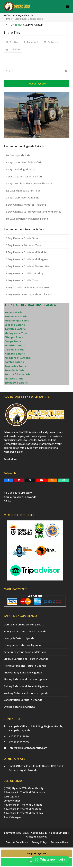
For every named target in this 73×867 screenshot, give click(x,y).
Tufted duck (16, 24)
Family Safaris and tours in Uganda (25, 631)
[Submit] (66, 71)
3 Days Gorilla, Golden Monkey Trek (27, 287)
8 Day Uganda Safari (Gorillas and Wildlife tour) (34, 211)
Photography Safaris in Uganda (23, 672)
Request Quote (36, 853)
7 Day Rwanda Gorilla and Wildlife (26, 252)
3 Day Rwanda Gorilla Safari (23, 238)
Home (7, 18)
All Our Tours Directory (18, 492)
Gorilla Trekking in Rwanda (20, 497)
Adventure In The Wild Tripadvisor (24, 792)
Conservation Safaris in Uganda (23, 699)
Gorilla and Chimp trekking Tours (24, 624)
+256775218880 (19, 736)
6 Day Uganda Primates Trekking (26, 204)
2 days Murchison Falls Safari (23, 197)
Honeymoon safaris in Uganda (22, 645)
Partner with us (59, 842)
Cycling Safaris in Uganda (19, 706)
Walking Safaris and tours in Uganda (26, 693)
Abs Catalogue (12, 817)
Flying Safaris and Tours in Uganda (25, 665)
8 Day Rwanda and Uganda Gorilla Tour (29, 294)
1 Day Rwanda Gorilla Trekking (24, 273)
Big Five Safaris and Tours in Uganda (26, 658)
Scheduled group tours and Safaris (25, 652)
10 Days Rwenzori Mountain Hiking (27, 218)
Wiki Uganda (11, 796)
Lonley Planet (12, 800)
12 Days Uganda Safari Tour (23, 190)
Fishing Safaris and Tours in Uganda (26, 686)
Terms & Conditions (16, 842)
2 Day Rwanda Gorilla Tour (22, 280)
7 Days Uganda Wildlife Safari (24, 176)
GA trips (9, 501)
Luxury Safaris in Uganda (19, 638)
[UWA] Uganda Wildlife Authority (23, 788)
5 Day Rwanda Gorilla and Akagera (27, 259)
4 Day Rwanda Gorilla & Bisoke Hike (27, 266)
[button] (67, 6)
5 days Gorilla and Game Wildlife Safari (29, 183)
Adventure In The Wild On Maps (23, 804)
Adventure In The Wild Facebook (23, 813)
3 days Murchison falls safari (23, 162)
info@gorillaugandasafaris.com (28, 747)
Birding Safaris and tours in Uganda (25, 679)
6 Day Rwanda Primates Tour (23, 245)
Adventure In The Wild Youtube (23, 809)
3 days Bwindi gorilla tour (21, 169)
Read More (10, 459)
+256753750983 (19, 742)
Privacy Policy (39, 842)
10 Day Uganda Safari (19, 155)
